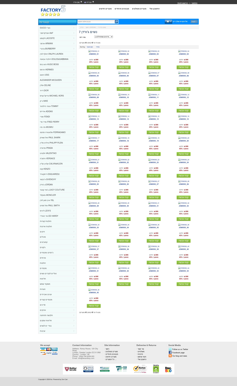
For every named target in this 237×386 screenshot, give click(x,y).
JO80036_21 (94, 162)
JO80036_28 (184, 184)
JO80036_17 (94, 140)
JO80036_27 (154, 184)
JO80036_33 (94, 227)
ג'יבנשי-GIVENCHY (48, 179)
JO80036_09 (94, 97)
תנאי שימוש (142, 356)
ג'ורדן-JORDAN (46, 184)
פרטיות (140, 354)
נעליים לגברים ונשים (48, 273)
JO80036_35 (154, 227)
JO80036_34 (124, 227)
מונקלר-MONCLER (48, 195)
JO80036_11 (154, 97)
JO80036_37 (94, 249)
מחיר (97, 47)
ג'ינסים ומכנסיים (46, 252)
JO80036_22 (124, 162)
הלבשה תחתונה (46, 315)
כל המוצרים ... (111, 359)
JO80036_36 (184, 227)
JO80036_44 (184, 271)
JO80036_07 (154, 75)
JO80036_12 (184, 97)
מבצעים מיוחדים (122, 8)
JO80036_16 (184, 119)
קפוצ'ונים (43, 242)
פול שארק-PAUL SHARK (50, 137)
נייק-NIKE (44, 100)
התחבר (194, 3)
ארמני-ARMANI (46, 43)
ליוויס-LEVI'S (45, 210)
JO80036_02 (124, 54)
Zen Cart (64, 379)
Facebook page (178, 352)
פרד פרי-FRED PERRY (49, 121)
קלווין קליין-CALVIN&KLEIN (51, 163)
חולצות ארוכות (46, 226)
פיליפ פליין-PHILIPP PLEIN (51, 142)
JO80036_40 (184, 249)
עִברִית (89, 2)
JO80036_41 (94, 271)
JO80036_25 (94, 184)
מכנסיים (43, 268)
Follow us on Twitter (180, 349)
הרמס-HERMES (46, 69)
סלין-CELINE (45, 85)
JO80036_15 (154, 119)
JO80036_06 (124, 75)
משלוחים (141, 351)
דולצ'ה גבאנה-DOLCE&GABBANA (54, 59)
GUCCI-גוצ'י (45, 27)
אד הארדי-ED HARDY (49, 215)
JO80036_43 (154, 271)
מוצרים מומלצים (139, 8)
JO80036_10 (124, 97)
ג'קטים (42, 247)
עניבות (42, 330)
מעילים (43, 236)
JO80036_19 (154, 140)
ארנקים (43, 310)
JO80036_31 (154, 206)
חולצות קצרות (45, 221)
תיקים (42, 231)
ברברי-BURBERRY (48, 48)
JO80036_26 (124, 184)
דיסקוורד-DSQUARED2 (50, 174)
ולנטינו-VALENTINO (48, 153)
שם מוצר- (90, 47)
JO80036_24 (184, 162)
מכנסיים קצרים (46, 299)
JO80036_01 (94, 54)
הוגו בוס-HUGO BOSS (49, 64)
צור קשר (141, 348)
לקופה (193, 21)
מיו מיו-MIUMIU (46, 127)
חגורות (42, 289)
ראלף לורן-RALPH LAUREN (51, 53)
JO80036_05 (94, 75)
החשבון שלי (154, 8)
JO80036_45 (94, 292)
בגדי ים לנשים (45, 325)
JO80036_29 (94, 206)
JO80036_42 (124, 271)
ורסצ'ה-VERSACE (47, 158)
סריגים (42, 304)
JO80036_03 (154, 54)
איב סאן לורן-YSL (47, 200)
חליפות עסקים (46, 320)
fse (51, 379)
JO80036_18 (124, 140)
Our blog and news (179, 355)
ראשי (87, 27)
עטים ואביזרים (46, 294)
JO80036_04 (184, 54)
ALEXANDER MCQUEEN (51, 80)
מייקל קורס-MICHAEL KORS (52, 95)
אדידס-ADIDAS (46, 111)
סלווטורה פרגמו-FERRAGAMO (53, 132)
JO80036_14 (124, 119)
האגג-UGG (44, 74)
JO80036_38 (124, 249)
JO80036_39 (154, 249)
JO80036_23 (154, 162)
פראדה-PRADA (46, 148)
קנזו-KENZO (45, 168)
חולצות (43, 263)
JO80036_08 (184, 75)
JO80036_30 (124, 206)
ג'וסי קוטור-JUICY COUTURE (52, 189)
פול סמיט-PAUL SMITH (50, 205)
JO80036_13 (94, 119)
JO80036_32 (184, 206)
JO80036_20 (184, 140)
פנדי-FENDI (45, 116)
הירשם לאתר (182, 3)
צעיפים (43, 257)
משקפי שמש (45, 283)
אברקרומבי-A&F (46, 33)
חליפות (43, 278)
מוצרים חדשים (105, 8)
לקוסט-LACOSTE (47, 38)
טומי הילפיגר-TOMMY (49, 106)
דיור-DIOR (44, 90)
